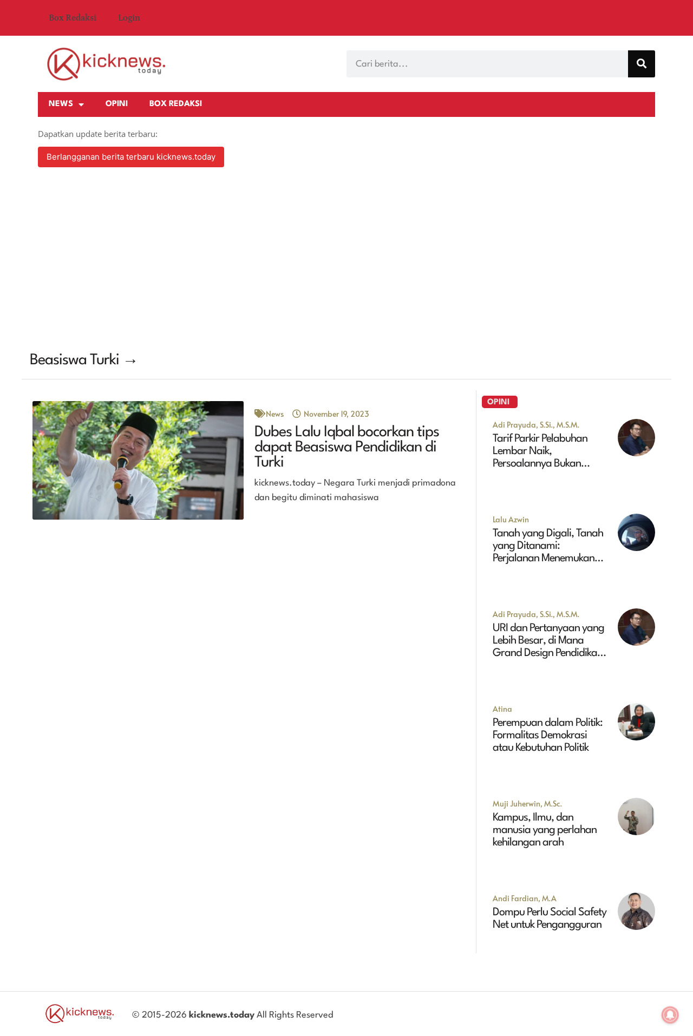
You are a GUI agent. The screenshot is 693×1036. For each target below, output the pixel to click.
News (61, 104)
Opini (117, 104)
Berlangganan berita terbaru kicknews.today (131, 157)
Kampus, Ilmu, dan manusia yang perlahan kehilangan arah (545, 830)
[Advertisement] (346, 261)
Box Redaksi (72, 18)
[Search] (641, 63)
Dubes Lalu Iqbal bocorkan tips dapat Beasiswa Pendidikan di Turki (346, 447)
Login (129, 18)
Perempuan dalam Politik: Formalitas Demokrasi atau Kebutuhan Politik (548, 735)
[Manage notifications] (670, 1015)
